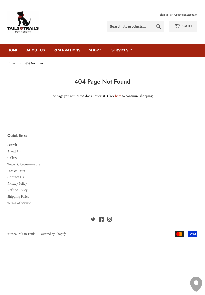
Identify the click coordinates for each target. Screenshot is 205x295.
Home (13, 50)
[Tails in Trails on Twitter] (93, 220)
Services (121, 50)
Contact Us (16, 177)
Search (12, 144)
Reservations (67, 50)
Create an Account (186, 15)
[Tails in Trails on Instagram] (109, 220)
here (118, 96)
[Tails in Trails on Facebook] (101, 220)
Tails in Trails (26, 234)
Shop (94, 50)
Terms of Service (19, 203)
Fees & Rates (17, 170)
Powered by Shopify (53, 234)
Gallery (12, 158)
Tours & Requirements (24, 164)
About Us (35, 50)
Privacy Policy (17, 183)
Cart (187, 26)
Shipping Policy (18, 196)
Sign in (164, 15)
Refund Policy (18, 190)
